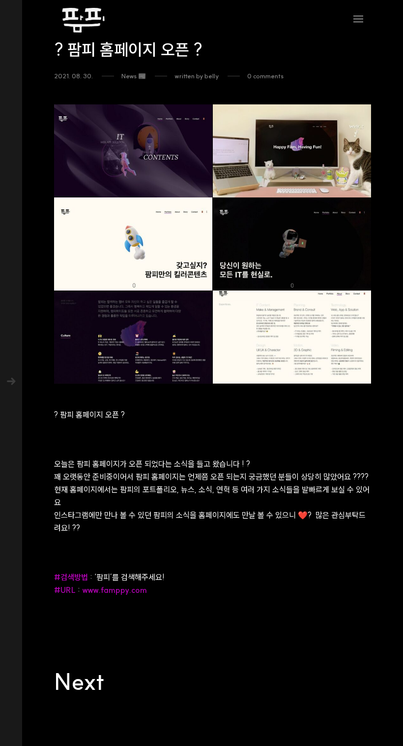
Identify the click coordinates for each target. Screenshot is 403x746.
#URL (65, 590)
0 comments (265, 76)
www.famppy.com (114, 590)
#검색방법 (71, 577)
